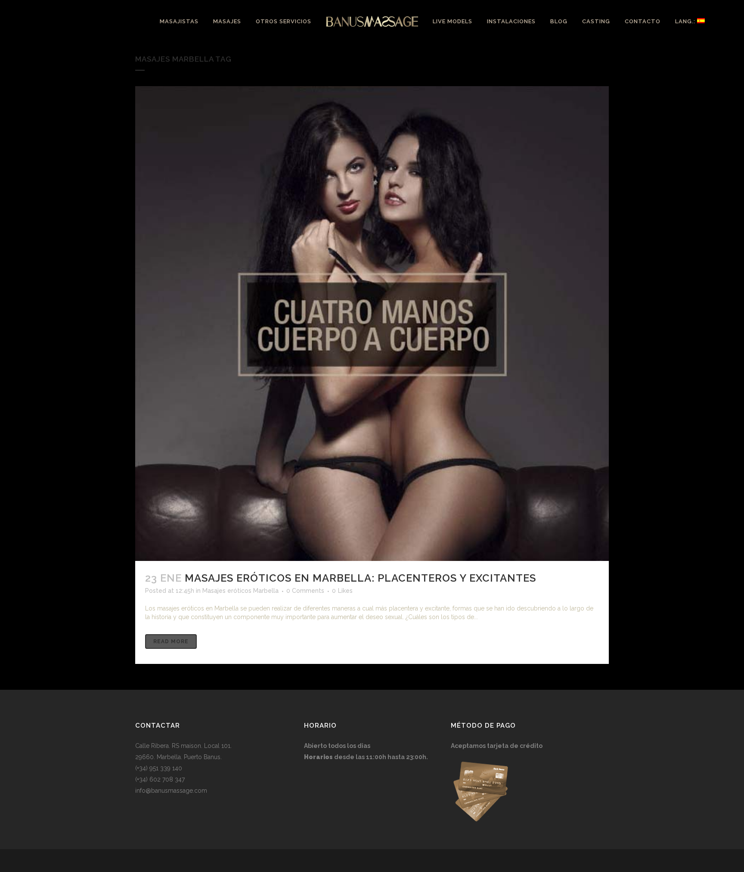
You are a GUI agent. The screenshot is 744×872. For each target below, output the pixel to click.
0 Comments (305, 590)
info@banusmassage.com (171, 790)
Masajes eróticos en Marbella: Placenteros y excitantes (360, 578)
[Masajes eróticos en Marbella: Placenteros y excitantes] (372, 323)
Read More (171, 641)
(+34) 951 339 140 (158, 768)
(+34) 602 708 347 (160, 779)
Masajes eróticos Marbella (240, 590)
